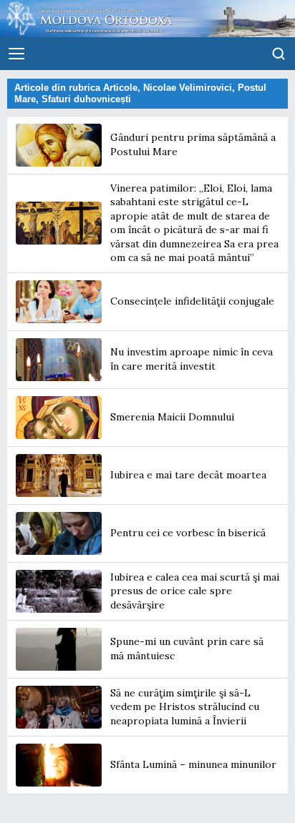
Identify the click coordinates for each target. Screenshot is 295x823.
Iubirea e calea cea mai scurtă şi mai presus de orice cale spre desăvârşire (194, 591)
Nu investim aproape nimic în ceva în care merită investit (191, 359)
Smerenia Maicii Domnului (172, 416)
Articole (120, 87)
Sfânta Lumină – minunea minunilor (193, 764)
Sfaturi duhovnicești (86, 99)
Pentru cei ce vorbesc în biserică (188, 532)
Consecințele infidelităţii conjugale (192, 301)
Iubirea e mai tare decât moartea (188, 474)
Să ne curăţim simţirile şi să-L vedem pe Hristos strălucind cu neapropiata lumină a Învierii (184, 706)
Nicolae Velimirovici (187, 87)
